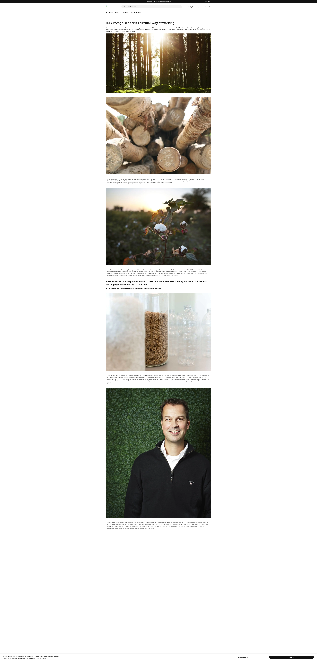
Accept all (291, 657)
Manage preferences (243, 657)
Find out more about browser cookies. (46, 656)
